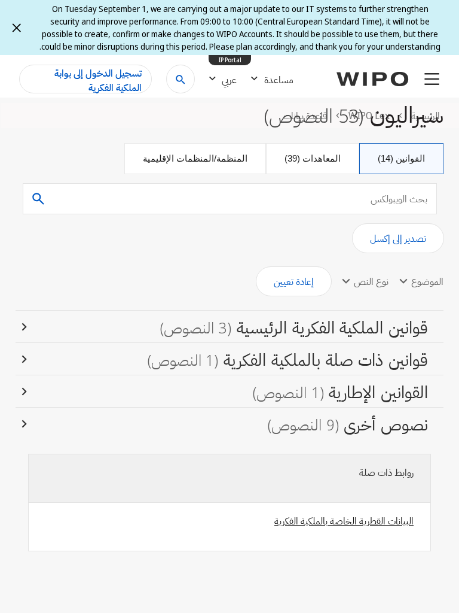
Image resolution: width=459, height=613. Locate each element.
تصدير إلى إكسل (398, 238)
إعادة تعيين (294, 281)
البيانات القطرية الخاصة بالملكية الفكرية (344, 520)
